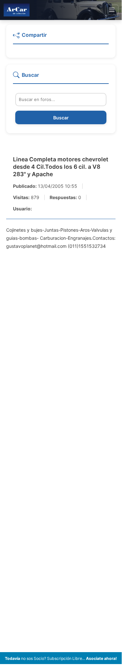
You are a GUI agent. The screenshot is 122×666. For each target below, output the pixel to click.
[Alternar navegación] (111, 10)
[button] (61, 37)
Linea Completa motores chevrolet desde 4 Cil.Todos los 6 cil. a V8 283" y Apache (60, 166)
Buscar (61, 117)
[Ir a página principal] (17, 9)
